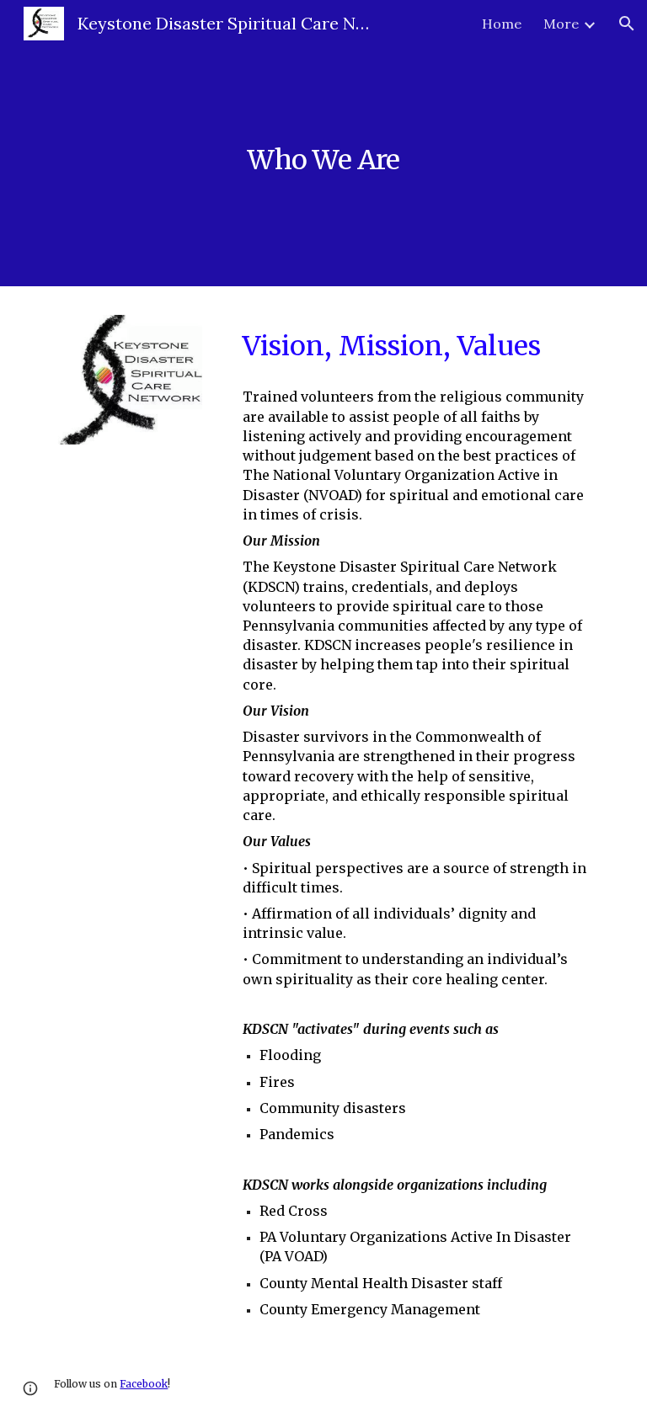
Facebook (144, 1383)
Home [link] (501, 23)
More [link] (561, 23)
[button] (627, 23)
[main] (323, 142)
